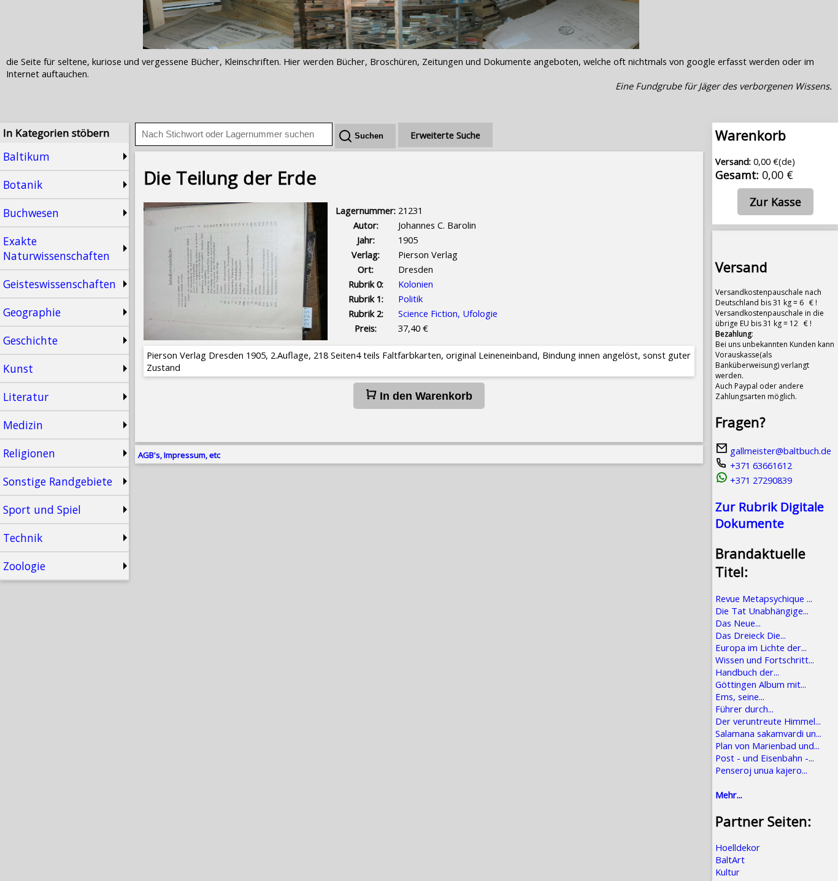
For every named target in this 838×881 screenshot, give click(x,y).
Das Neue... (738, 623)
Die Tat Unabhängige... (762, 610)
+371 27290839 (760, 480)
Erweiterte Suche (445, 135)
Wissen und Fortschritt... (764, 660)
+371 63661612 (760, 465)
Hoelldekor (737, 847)
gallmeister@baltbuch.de (779, 450)
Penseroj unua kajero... (761, 770)
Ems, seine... (739, 696)
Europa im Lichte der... (761, 647)
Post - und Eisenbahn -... (764, 758)
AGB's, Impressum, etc (179, 454)
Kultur (727, 872)
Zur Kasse (775, 201)
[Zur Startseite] (391, 45)
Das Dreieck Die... (750, 635)
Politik (410, 298)
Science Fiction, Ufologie (448, 313)
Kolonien (415, 284)
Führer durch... (744, 709)
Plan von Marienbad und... (767, 745)
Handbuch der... (747, 672)
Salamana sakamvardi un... (768, 733)
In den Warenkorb (424, 396)
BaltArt (730, 859)
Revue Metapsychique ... (763, 598)
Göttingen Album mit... (760, 684)
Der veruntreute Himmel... (768, 721)
